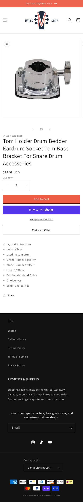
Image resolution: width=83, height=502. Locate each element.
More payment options (41, 219)
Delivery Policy (17, 339)
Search (12, 330)
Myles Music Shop (36, 495)
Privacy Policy (16, 365)
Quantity (8, 177)
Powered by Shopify (52, 495)
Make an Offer (41, 230)
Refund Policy (16, 348)
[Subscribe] (71, 427)
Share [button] (10, 295)
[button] (5, 20)
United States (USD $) (39, 467)
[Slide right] (50, 128)
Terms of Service (18, 356)
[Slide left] (33, 128)
